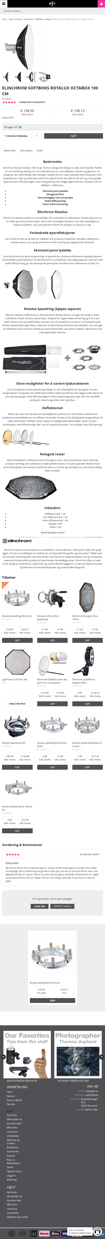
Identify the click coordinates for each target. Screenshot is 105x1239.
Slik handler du (14, 1119)
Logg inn (39, 906)
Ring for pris (17, 703)
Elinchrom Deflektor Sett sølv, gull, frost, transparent (52, 681)
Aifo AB (92, 1086)
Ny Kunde (12, 1115)
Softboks (39, 19)
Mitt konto (12, 1127)
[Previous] (3, 1057)
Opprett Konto (14, 1171)
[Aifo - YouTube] (19, 1233)
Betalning (12, 1179)
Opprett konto (62, 906)
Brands (18, 19)
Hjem (9, 1091)
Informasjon (26, 150)
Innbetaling (12, 1135)
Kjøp (74, 136)
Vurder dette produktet (32, 102)
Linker (40, 150)
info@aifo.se (92, 1091)
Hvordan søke (14, 1123)
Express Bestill (14, 1100)
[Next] (48, 77)
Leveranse (12, 1131)
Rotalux (48, 19)
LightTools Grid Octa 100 (14, 679)
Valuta (10, 1167)
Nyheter (11, 1096)
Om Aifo (11, 1104)
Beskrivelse (10, 150)
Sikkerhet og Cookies (17, 1216)
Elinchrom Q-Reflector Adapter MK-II (83, 681)
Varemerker (13, 1151)
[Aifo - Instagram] (8, 1233)
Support (11, 1155)
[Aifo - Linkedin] (30, 1233)
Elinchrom (28, 19)
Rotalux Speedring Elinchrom (17, 616)
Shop (10, 19)
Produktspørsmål (17, 136)
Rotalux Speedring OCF (14, 742)
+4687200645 (91, 1095)
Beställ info (12, 1147)
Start (4, 19)
